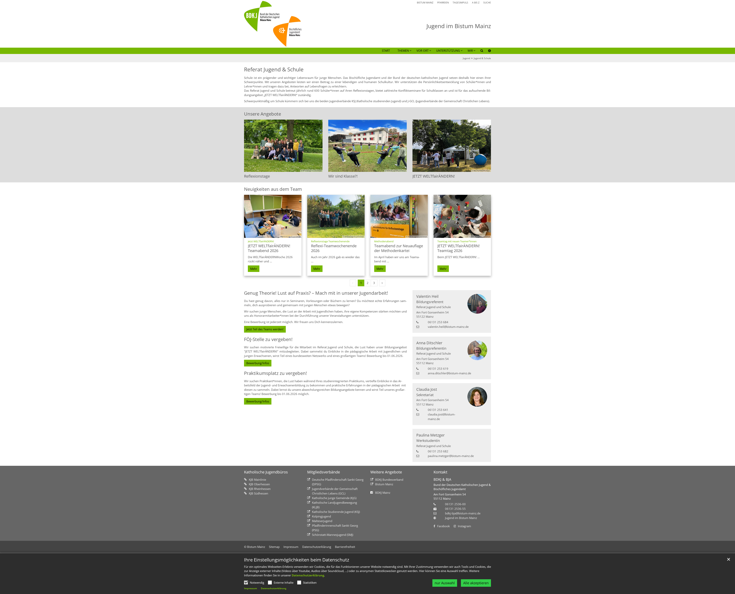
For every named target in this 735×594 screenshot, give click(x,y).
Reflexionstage (257, 176)
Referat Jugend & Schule (274, 69)
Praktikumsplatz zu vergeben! (275, 373)
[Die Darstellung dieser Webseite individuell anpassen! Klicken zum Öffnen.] (487, 51)
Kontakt (440, 472)
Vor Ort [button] (422, 50)
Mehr (253, 269)
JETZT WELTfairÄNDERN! (433, 176)
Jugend (466, 58)
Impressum (250, 588)
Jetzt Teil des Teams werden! (264, 329)
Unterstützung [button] (448, 50)
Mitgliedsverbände (323, 472)
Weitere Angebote (386, 472)
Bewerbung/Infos (257, 363)
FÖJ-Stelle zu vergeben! (268, 339)
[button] (479, 51)
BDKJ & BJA (442, 479)
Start (386, 50)
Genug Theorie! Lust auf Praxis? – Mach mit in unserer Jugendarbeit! (316, 293)
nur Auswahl (445, 583)
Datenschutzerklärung (308, 575)
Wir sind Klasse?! (343, 176)
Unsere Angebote (262, 114)
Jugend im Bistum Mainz (461, 518)
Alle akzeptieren (476, 583)
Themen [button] (403, 50)
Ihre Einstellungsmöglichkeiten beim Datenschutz (296, 560)
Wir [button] (470, 50)
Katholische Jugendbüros (266, 472)
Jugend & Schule (482, 58)
